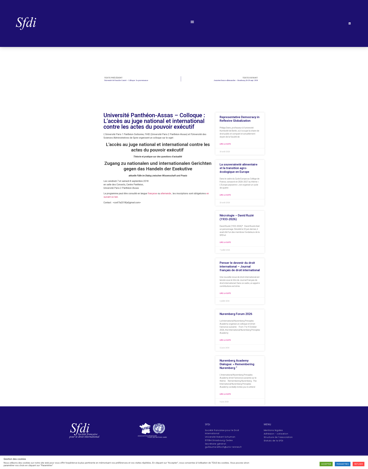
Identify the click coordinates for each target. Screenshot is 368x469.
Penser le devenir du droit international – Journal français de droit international (240, 266)
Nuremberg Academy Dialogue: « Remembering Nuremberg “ (237, 364)
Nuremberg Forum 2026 (236, 314)
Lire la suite (225, 144)
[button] (192, 22)
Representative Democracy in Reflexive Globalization (239, 118)
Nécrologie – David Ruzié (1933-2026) (237, 217)
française (152, 193)
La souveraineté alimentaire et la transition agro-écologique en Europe (238, 168)
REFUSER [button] (358, 464)
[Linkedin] (349, 23)
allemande (166, 193)
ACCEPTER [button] (326, 464)
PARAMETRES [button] (343, 464)
